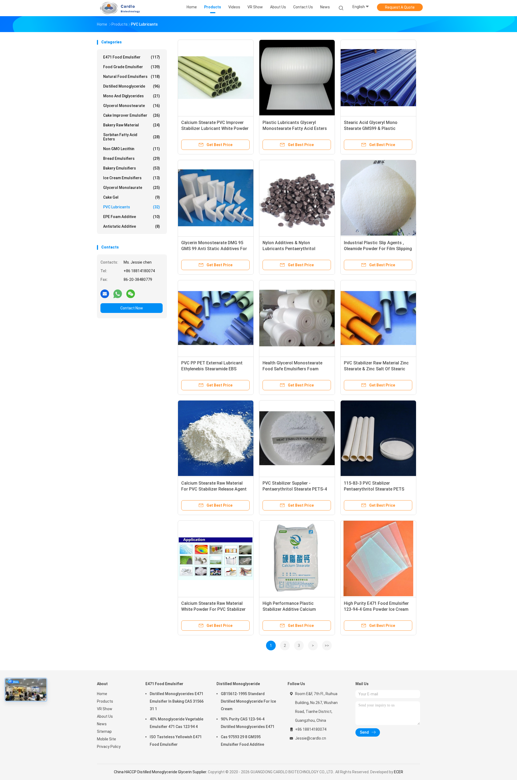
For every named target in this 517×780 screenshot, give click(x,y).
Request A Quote (400, 7)
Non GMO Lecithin (131, 149)
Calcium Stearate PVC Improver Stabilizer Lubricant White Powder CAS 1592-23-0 (215, 128)
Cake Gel (131, 197)
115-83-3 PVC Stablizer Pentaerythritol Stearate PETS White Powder (374, 489)
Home (102, 694)
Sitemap (104, 731)
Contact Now (131, 308)
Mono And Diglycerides (131, 96)
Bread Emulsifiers (131, 158)
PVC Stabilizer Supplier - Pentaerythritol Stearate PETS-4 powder (295, 489)
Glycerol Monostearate (131, 105)
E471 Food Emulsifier (131, 57)
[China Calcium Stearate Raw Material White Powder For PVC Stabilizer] (215, 558)
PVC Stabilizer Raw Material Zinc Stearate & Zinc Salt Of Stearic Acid (376, 368)
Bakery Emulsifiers (131, 168)
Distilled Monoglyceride (131, 86)
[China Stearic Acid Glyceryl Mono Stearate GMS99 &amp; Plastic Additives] (378, 77)
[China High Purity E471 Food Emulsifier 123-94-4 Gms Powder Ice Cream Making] (378, 558)
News (102, 724)
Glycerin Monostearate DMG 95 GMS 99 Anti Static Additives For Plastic (214, 248)
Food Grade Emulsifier (131, 67)
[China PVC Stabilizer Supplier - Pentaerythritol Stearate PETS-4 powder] (297, 438)
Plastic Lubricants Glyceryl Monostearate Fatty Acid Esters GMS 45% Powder (295, 128)
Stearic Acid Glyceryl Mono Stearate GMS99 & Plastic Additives (370, 128)
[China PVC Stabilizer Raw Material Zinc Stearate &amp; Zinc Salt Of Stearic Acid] (378, 318)
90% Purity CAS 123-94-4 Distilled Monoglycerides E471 (247, 723)
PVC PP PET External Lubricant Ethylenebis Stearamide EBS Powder (212, 368)
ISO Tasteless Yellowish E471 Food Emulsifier (176, 741)
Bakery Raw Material (131, 125)
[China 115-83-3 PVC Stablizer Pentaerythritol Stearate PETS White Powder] (378, 438)
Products (105, 701)
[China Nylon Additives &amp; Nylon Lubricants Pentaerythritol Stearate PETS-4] (297, 198)
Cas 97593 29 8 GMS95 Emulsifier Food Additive (242, 741)
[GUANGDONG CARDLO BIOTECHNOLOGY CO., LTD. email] (104, 293)
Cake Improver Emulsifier (131, 115)
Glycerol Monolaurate (131, 187)
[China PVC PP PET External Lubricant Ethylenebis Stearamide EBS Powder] (215, 318)
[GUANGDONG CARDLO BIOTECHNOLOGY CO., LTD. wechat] (130, 293)
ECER (398, 772)
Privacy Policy (109, 746)
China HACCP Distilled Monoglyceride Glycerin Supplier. (161, 772)
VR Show (104, 709)
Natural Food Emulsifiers (131, 76)
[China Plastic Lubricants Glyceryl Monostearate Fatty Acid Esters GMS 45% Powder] (297, 77)
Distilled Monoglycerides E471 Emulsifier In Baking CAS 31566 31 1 (177, 701)
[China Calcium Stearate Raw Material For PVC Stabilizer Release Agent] (215, 438)
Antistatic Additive (131, 226)
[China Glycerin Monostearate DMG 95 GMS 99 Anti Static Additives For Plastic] (215, 198)
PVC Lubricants (131, 207)
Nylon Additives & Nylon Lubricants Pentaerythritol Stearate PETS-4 (289, 248)
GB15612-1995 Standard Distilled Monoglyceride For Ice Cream (248, 701)
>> (327, 645)
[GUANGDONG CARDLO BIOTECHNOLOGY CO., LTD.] (118, 8)
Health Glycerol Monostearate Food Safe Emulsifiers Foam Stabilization (292, 368)
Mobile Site (106, 739)
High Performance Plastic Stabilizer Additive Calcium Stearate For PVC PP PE (289, 609)
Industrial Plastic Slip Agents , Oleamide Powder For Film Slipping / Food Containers (378, 248)
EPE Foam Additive (131, 217)
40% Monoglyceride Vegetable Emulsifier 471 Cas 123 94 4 (176, 723)
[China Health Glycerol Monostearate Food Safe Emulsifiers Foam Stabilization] (297, 318)
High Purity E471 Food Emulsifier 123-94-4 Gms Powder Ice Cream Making (376, 609)
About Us (105, 716)
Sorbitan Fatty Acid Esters (131, 137)
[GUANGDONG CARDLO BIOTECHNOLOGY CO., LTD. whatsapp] (117, 293)
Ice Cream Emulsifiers (131, 178)
